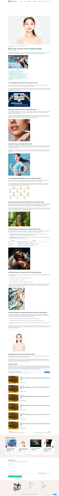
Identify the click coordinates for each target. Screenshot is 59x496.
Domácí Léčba (44, 485)
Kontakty (47, 1)
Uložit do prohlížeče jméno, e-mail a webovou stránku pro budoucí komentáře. (44, 473)
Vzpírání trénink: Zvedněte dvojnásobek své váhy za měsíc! (23, 449)
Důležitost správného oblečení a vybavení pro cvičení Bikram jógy (18, 74)
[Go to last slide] (6, 447)
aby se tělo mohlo (22, 112)
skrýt (19, 69)
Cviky (24, 1)
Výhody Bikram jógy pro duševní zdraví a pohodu (15, 78)
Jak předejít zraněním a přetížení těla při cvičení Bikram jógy (17, 76)
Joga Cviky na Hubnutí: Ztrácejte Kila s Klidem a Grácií (16, 432)
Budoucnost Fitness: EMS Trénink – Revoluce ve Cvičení (42, 432)
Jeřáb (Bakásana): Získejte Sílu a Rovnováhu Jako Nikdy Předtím (10, 449)
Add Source (55, 494)
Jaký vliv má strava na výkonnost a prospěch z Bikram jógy (17, 75)
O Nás (44, 1)
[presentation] (10, 443)
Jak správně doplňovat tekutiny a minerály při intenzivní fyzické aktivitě (18, 77)
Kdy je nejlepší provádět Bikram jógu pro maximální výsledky (17, 73)
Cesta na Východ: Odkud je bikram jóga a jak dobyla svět (48, 449)
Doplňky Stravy (35, 1)
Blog (30, 485)
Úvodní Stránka (32, 484)
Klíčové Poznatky (11, 79)
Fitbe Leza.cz (10, 50)
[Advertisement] (29, 8)
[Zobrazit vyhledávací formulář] (50, 1)
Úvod (21, 1)
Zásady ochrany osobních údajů (33, 494)
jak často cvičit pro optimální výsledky (34, 52)
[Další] (52, 447)
